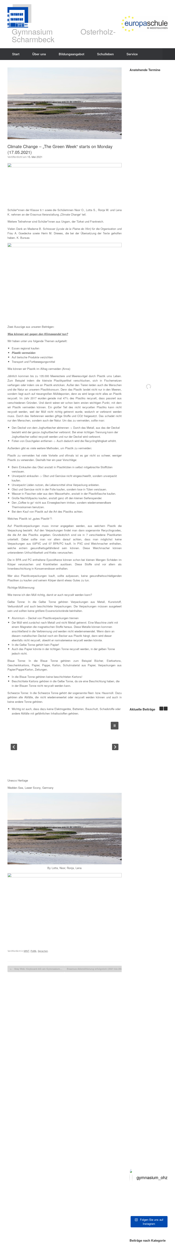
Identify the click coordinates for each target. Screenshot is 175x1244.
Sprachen (43, 950)
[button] (168, 54)
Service (132, 54)
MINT (26, 950)
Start (15, 54)
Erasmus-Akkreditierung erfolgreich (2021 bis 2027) (98, 968)
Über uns (39, 54)
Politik (33, 950)
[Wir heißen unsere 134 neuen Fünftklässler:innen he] (149, 1201)
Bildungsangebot (71, 54)
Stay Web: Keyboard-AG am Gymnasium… (36, 968)
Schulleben (105, 54)
